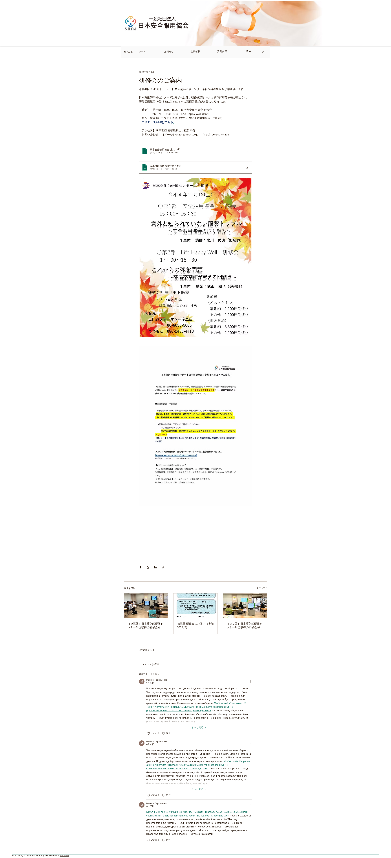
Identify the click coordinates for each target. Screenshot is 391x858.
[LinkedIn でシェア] (155, 567)
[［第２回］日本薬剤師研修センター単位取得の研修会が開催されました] (245, 605)
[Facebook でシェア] (140, 567)
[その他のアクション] (250, 681)
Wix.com (64, 856)
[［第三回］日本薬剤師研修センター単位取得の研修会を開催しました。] (146, 605)
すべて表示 (262, 588)
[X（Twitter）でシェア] (147, 567)
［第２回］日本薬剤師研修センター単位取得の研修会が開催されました (244, 625)
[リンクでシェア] (162, 567)
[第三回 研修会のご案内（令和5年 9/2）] (196, 605)
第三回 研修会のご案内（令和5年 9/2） (195, 625)
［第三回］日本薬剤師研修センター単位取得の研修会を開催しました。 (145, 625)
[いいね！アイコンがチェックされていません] (148, 733)
